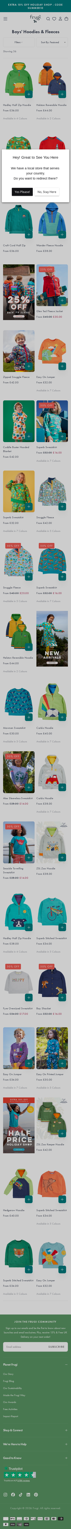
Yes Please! (22, 192)
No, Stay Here (47, 192)
